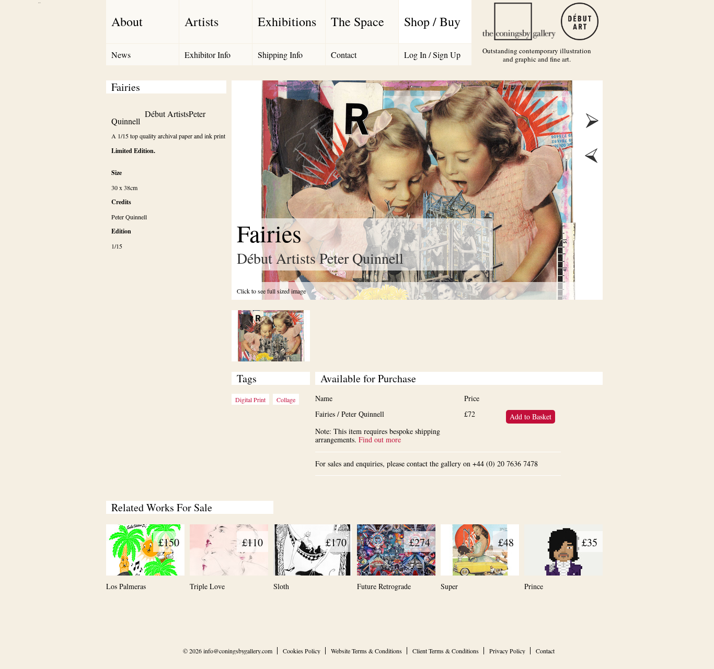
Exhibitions (287, 21)
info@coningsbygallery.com (237, 651)
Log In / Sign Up (432, 54)
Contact (343, 54)
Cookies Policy (301, 651)
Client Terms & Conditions (445, 651)
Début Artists (167, 113)
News (121, 54)
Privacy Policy (507, 651)
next (591, 121)
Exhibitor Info (208, 54)
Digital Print (250, 399)
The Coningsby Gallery (519, 21)
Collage (286, 399)
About (127, 21)
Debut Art (579, 21)
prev (591, 155)
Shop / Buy (432, 21)
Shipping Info (280, 54)
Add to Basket (530, 416)
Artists (201, 21)
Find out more (380, 439)
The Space (357, 21)
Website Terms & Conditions (366, 651)
